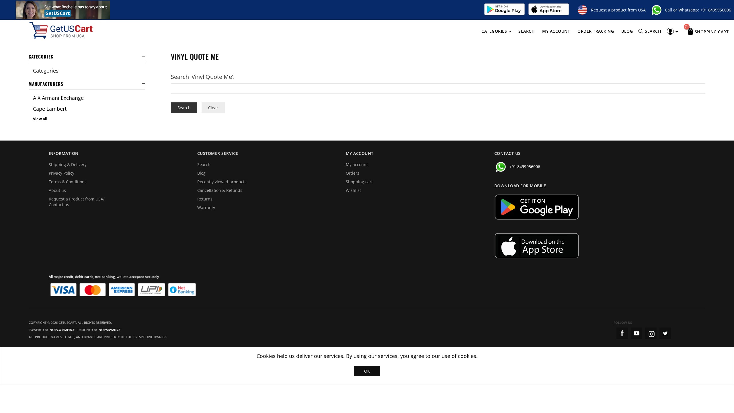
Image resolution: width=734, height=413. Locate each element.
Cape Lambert (50, 108)
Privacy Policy (61, 173)
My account (556, 31)
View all (40, 118)
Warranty (206, 207)
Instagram (651, 333)
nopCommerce (62, 330)
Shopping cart (359, 181)
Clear (213, 107)
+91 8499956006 (715, 10)
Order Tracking (595, 31)
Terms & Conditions (68, 181)
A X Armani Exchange (58, 97)
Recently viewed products (222, 181)
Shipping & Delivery (68, 164)
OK (367, 371)
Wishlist (353, 190)
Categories (494, 31)
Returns (204, 199)
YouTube (636, 333)
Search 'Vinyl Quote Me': (203, 77)
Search (526, 31)
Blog (627, 31)
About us (57, 190)
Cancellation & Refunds (219, 190)
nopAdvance (109, 330)
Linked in (665, 333)
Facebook (622, 333)
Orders (352, 173)
